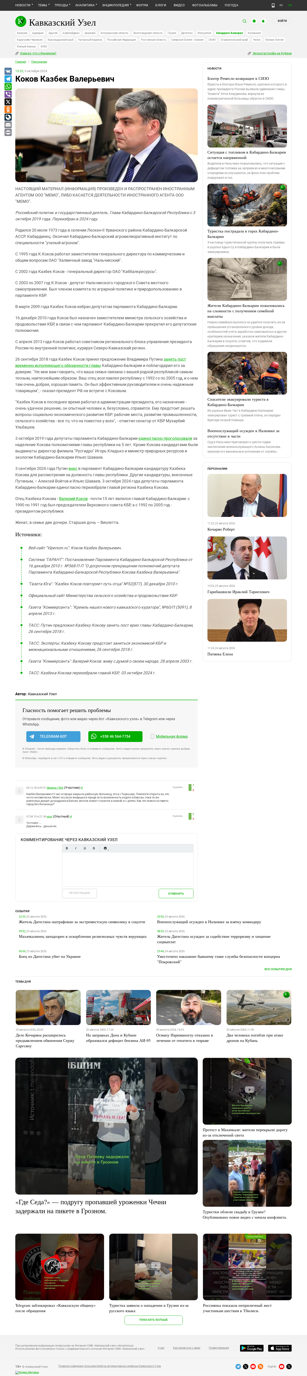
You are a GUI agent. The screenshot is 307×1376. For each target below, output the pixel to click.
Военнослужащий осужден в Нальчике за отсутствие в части (243, 433)
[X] (8, 102)
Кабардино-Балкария (229, 33)
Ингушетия (204, 33)
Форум (142, 5)
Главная (20, 61)
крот (49, 816)
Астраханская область (114, 33)
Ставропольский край (234, 39)
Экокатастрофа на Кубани (272, 53)
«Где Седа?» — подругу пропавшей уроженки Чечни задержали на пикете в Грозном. (90, 1206)
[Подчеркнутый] (84, 848)
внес (73, 468)
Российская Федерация (121, 39)
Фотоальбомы (205, 5)
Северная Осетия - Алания (187, 39)
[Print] (8, 132)
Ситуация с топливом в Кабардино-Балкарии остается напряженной (246, 154)
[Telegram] (8, 79)
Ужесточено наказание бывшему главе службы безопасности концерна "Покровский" (218, 959)
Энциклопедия (115, 5)
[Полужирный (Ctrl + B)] (66, 848)
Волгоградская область (148, 33)
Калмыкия (254, 33)
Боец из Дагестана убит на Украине (50, 956)
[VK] (8, 71)
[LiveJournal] (8, 117)
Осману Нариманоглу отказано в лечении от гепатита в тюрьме (184, 1037)
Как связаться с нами (186, 1347)
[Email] (8, 125)
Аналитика (85, 5)
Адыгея (53, 33)
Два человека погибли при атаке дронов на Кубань (255, 1037)
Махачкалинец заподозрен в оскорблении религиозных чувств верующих (83, 936)
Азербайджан (70, 33)
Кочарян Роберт (221, 529)
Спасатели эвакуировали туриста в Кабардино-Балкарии (238, 401)
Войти (282, 20)
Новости (23, 5)
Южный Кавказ (26, 46)
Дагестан (187, 33)
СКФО (212, 39)
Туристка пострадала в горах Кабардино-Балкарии (243, 233)
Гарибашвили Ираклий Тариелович (238, 591)
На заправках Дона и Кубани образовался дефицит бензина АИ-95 (118, 1037)
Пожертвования (219, 1347)
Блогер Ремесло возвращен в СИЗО (238, 78)
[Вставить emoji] (105, 848)
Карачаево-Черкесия (30, 39)
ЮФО (44, 46)
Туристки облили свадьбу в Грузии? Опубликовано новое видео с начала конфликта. (245, 1214)
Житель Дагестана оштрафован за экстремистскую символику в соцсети (82, 921)
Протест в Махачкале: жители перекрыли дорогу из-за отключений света (245, 1132)
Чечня (256, 39)
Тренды (61, 5)
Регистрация (79, 893)
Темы (42, 5)
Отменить (176, 893)
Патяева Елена (220, 654)
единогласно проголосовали (165, 438)
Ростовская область (153, 39)
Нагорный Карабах (90, 39)
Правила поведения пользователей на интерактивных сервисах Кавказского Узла (109, 1366)
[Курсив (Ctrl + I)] (75, 848)
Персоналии (39, 61)
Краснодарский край (60, 39)
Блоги (160, 5)
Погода (231, 5)
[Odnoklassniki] (8, 110)
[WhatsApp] (8, 87)
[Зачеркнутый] (93, 848)
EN (290, 5)
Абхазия (22, 33)
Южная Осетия (274, 39)
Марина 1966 (55, 787)
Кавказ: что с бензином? (38, 53)
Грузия (172, 33)
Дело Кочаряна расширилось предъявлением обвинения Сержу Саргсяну (45, 1040)
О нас (161, 1347)
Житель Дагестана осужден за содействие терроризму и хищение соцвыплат (214, 939)
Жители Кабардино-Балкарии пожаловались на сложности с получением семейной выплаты (246, 311)
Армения (90, 33)
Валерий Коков (73, 498)
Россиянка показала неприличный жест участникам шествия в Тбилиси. (237, 1307)
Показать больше (153, 1319)
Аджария (37, 33)
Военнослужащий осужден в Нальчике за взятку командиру (209, 921)
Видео (179, 5)
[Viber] (8, 94)
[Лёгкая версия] (273, 5)
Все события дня (278, 969)
